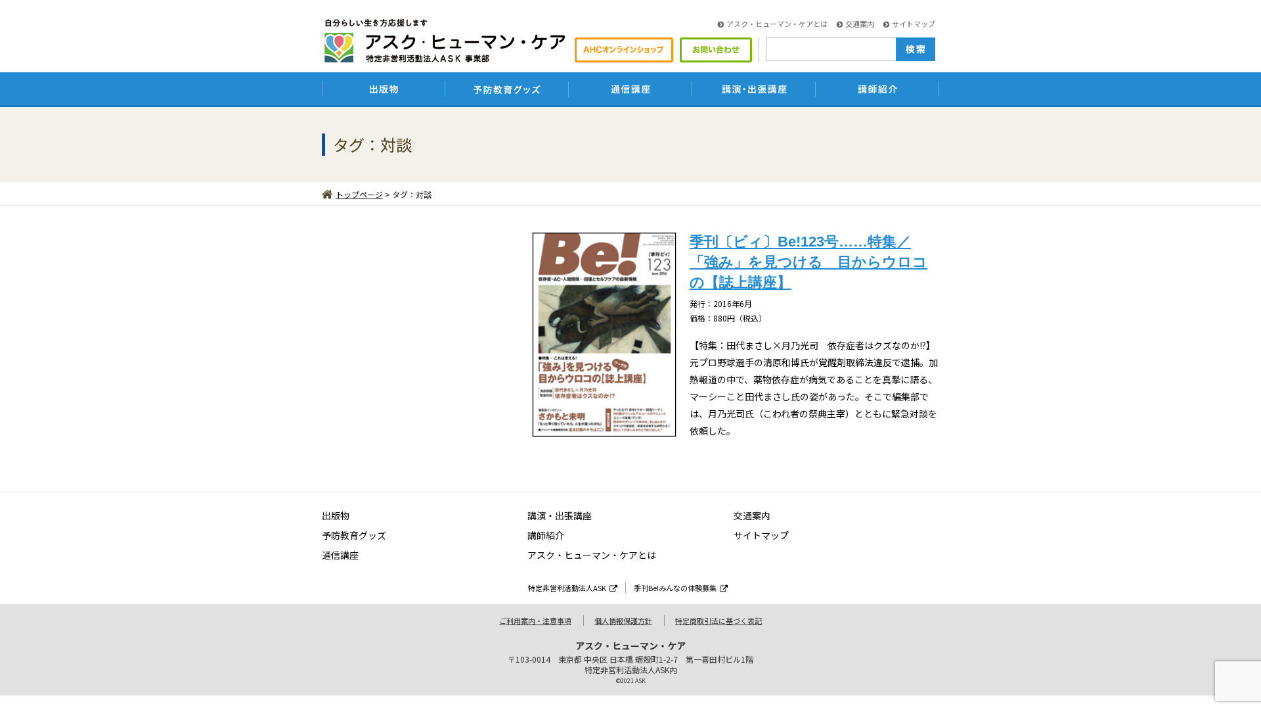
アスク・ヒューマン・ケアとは (777, 23)
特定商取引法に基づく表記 (718, 620)
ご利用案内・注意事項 (535, 620)
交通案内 (859, 23)
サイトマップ (913, 23)
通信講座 (340, 554)
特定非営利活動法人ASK (567, 587)
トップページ (359, 194)
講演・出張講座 (559, 515)
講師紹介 (545, 535)
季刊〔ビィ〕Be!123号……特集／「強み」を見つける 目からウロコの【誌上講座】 (808, 262)
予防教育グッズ (354, 535)
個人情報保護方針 (623, 620)
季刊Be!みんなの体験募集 (675, 587)
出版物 (335, 515)
